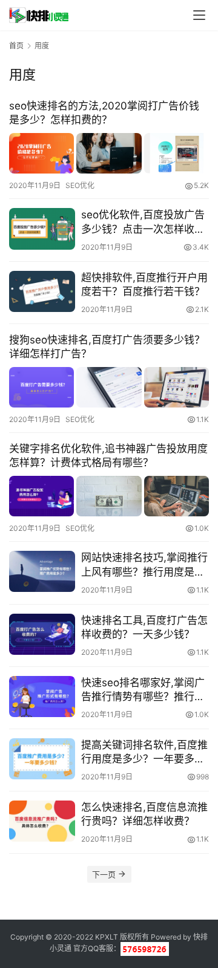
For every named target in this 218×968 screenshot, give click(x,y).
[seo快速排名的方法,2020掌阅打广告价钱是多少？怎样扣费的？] (109, 153)
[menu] (199, 15)
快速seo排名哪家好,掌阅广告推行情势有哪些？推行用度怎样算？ (143, 690)
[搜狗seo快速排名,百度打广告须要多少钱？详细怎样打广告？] (109, 387)
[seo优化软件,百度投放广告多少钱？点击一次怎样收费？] (42, 228)
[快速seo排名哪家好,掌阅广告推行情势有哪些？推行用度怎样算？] (42, 696)
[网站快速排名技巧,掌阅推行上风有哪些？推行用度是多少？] (42, 571)
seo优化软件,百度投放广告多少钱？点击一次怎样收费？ (143, 222)
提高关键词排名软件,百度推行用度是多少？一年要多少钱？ (144, 752)
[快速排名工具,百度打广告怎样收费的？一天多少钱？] (42, 634)
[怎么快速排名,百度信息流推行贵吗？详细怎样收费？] (42, 821)
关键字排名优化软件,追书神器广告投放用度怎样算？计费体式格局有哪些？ (108, 456)
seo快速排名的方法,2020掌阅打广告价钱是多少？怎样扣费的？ (104, 113)
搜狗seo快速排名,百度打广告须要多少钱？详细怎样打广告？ (107, 347)
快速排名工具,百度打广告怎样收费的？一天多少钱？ (144, 627)
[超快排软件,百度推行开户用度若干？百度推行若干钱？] (42, 291)
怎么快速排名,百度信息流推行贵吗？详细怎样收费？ (144, 814)
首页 (16, 45)
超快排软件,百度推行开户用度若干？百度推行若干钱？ (144, 284)
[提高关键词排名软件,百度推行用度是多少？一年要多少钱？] (42, 758)
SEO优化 (79, 185)
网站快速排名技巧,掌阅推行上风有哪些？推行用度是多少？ (144, 565)
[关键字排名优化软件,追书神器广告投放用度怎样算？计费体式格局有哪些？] (109, 496)
